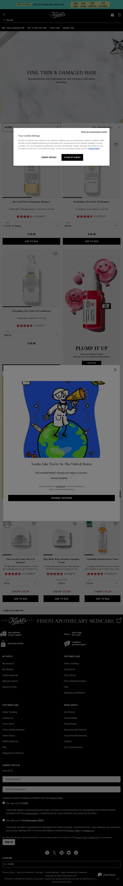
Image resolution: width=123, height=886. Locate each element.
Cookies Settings (48, 157)
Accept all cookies (72, 157)
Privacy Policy (93, 148)
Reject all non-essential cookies (94, 132)
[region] (61, 147)
